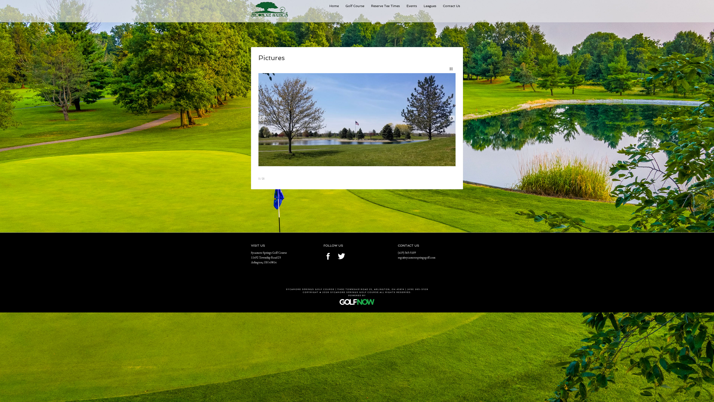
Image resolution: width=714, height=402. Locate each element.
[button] (261, 118)
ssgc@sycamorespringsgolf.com (416, 257)
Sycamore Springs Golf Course (279, 12)
